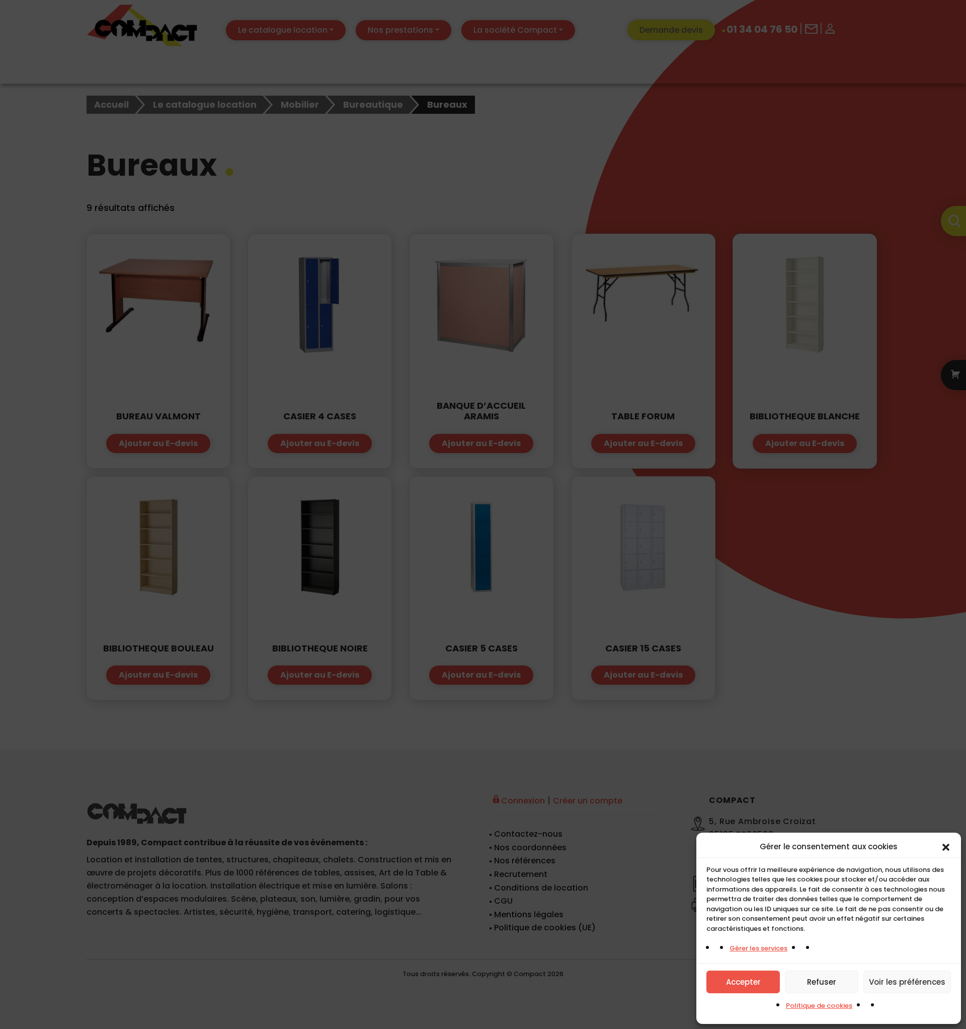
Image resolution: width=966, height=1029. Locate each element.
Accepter (743, 982)
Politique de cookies (819, 1005)
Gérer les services (758, 948)
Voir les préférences (907, 982)
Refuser (821, 982)
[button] (946, 847)
